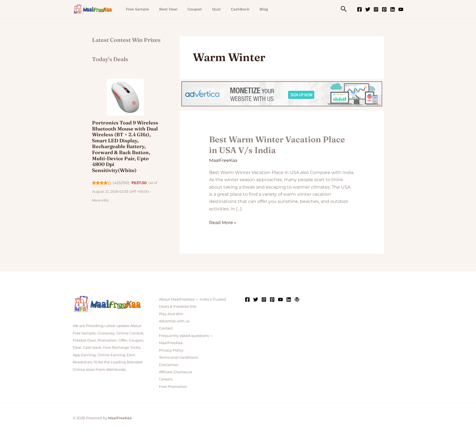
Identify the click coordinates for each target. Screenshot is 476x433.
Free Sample (137, 9)
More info (100, 200)
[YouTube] (400, 9)
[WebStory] (296, 299)
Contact (166, 328)
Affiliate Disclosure (175, 372)
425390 (121, 182)
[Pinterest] (384, 9)
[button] (343, 9)
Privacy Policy (171, 350)
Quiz (216, 9)
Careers (165, 379)
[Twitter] (367, 9)
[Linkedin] (392, 9)
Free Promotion (173, 386)
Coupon (195, 9)
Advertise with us (174, 321)
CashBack (240, 9)
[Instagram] (376, 9)
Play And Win (171, 314)
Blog (263, 9)
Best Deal (168, 9)
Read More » (222, 222)
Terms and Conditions (178, 357)
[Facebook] (359, 9)
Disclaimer (168, 365)
